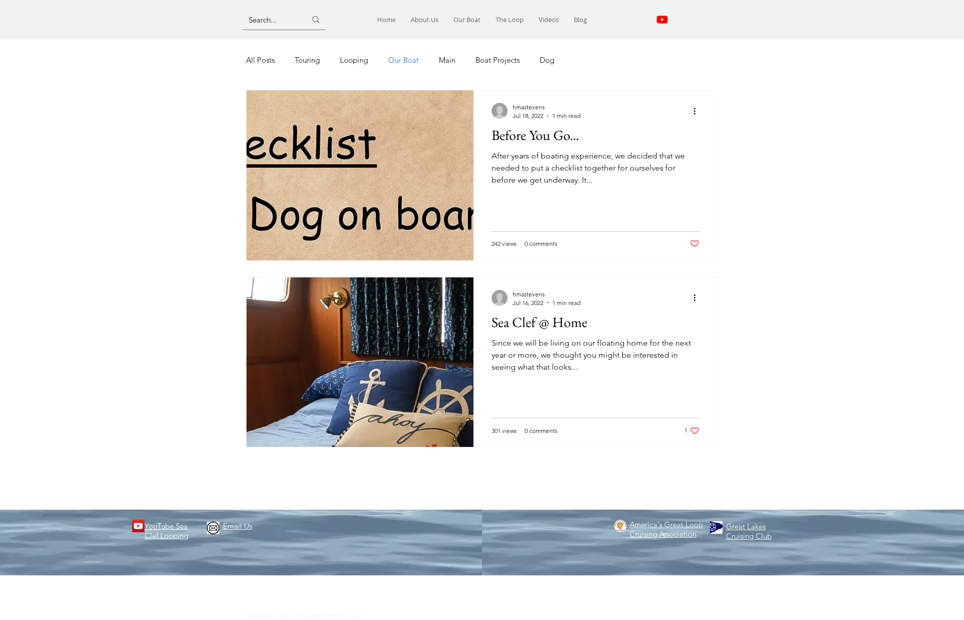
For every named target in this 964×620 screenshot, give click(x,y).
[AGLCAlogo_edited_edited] (620, 526)
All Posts (260, 60)
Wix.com (350, 614)
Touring (307, 60)
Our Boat (403, 60)
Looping (354, 60)
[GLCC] (716, 527)
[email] (213, 528)
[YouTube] (138, 526)
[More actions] (698, 111)
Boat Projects (497, 60)
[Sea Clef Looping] (662, 19)
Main (447, 60)
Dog (547, 60)
